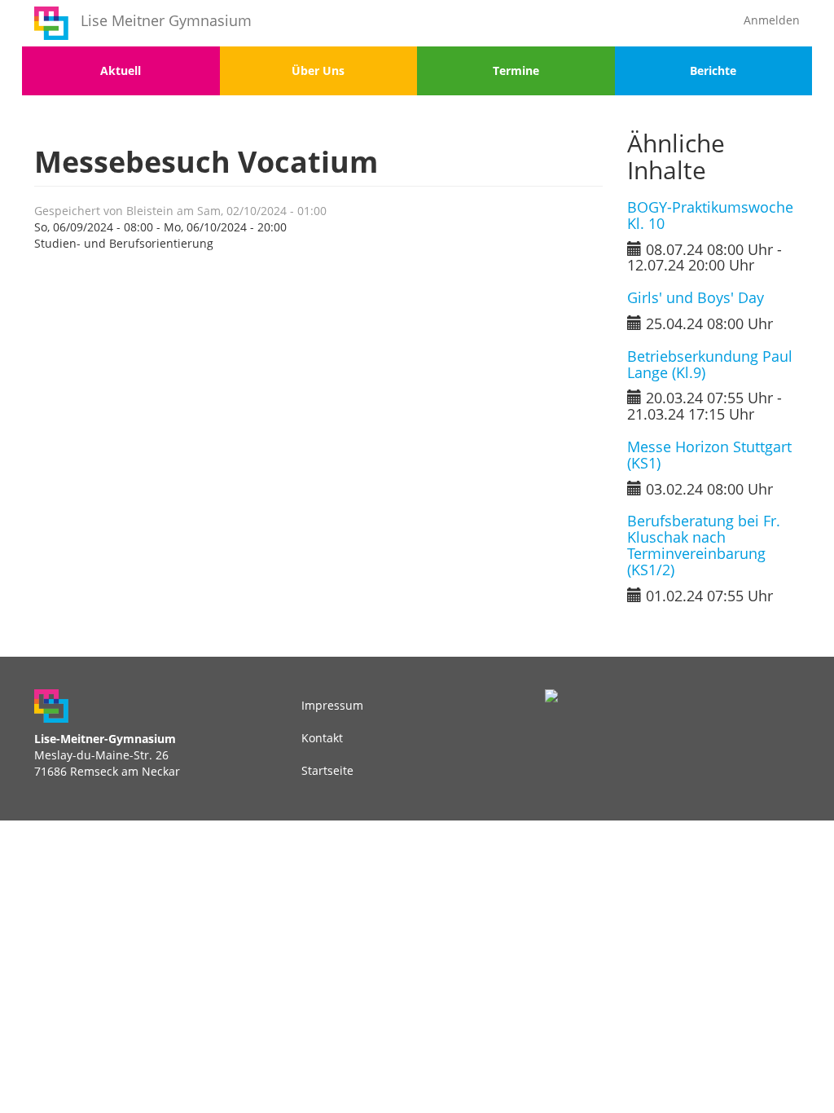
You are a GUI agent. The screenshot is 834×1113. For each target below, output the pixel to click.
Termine (516, 70)
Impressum (332, 705)
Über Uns (318, 70)
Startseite (327, 770)
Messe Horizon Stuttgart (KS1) (709, 455)
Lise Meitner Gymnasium (166, 20)
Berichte (713, 70)
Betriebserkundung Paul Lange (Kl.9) (709, 364)
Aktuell (120, 70)
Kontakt (322, 738)
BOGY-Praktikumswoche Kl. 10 (710, 215)
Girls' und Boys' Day (695, 297)
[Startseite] (51, 23)
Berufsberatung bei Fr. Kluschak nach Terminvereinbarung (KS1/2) (703, 544)
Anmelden (772, 20)
